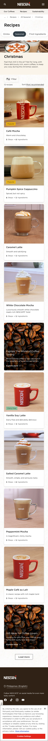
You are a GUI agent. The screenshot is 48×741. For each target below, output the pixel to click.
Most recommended (35, 84)
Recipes (23, 11)
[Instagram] (17, 699)
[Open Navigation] (43, 4)
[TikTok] (11, 699)
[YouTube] (23, 699)
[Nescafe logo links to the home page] (10, 677)
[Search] (4, 4)
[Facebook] (5, 699)
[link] (37, 34)
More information (22, 731)
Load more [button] (24, 657)
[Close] (45, 708)
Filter (14, 79)
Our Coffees (9, 11)
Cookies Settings (24, 736)
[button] (6, 34)
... (5, 17)
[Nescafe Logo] (24, 4)
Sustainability (38, 11)
